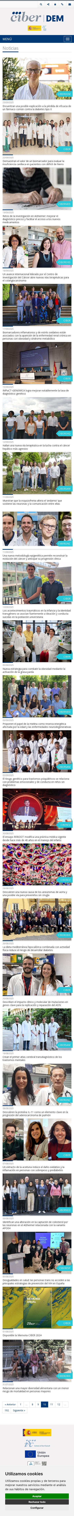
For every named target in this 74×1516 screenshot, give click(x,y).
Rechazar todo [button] (37, 1501)
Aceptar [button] (37, 1496)
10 (44, 1404)
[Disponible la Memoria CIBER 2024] (37, 1308)
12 (58, 1404)
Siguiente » (19, 1410)
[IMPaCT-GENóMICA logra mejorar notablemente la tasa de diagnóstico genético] (37, 363)
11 (51, 1404)
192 (7, 1410)
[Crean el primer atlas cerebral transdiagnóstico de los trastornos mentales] (37, 1029)
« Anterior (10, 1404)
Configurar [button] (37, 1507)
